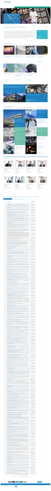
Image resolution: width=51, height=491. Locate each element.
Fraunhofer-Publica (25, 474)
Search (46, 1)
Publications (40, 7)
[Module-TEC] (9, 140)
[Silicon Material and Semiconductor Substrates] (8, 50)
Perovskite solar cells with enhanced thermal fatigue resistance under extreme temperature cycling (17, 263)
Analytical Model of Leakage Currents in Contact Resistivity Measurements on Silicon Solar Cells (17, 240)
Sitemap (16, 489)
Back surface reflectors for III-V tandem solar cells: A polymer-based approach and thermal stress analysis (18, 209)
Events (44, 7)
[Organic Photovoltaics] (8, 68)
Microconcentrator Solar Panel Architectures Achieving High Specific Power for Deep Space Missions (17, 276)
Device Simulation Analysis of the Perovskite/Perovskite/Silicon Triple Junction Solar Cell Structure (17, 229)
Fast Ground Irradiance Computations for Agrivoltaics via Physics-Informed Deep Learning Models (17, 409)
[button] (4, 22)
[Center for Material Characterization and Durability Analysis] (31, 122)
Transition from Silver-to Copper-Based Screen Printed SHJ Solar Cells (14, 297)
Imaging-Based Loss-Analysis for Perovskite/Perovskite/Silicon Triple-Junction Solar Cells (16, 211)
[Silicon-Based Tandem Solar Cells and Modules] (31, 50)
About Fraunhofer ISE (34, 7)
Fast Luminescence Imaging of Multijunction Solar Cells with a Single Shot (14, 303)
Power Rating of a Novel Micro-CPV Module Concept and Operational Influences (15, 431)
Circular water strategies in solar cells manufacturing (12, 472)
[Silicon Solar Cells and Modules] (19, 50)
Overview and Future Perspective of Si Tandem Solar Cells (13, 245)
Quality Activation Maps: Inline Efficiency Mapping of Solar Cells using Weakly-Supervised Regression (17, 319)
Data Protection (45, 489)
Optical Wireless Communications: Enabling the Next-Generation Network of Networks (16, 438)
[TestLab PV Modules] (9, 149)
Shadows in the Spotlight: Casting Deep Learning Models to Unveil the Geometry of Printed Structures (17, 283)
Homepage (5, 24)
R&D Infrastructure (22, 7)
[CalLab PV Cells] (31, 149)
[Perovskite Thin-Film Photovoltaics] (42, 50)
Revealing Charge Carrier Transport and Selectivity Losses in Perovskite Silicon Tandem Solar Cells (17, 435)
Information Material (30, 489)
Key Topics (28, 7)
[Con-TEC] (31, 131)
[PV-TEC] (9, 131)
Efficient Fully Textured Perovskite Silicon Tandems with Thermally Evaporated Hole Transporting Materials (18, 402)
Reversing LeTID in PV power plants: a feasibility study (12, 442)
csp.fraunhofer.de (6, 91)
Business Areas (17, 7)
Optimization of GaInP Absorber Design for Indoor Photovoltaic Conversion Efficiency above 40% (17, 307)
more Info (40, 125)
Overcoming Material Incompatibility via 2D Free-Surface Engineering (14, 444)
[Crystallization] (37, 89)
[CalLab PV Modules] (31, 140)
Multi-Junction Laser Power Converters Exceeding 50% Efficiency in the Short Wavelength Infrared (17, 326)
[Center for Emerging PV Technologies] (31, 113)
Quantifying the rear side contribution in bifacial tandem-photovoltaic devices (15, 451)
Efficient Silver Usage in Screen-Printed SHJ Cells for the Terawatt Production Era (15, 217)
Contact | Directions (22, 489)
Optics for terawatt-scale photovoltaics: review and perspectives (13, 416)
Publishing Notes (38, 489)
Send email (17, 173)
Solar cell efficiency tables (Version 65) (11, 378)
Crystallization (28, 99)
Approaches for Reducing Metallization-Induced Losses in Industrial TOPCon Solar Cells (16, 354)
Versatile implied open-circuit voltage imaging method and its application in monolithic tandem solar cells (18, 382)
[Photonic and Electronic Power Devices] (31, 68)
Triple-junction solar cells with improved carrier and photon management (14, 231)
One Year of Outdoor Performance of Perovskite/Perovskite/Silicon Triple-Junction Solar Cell (16, 261)
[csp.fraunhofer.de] (14, 97)
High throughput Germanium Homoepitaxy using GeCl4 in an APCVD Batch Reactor (16, 338)
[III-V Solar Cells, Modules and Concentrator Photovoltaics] (19, 68)
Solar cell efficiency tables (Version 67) (11, 247)
